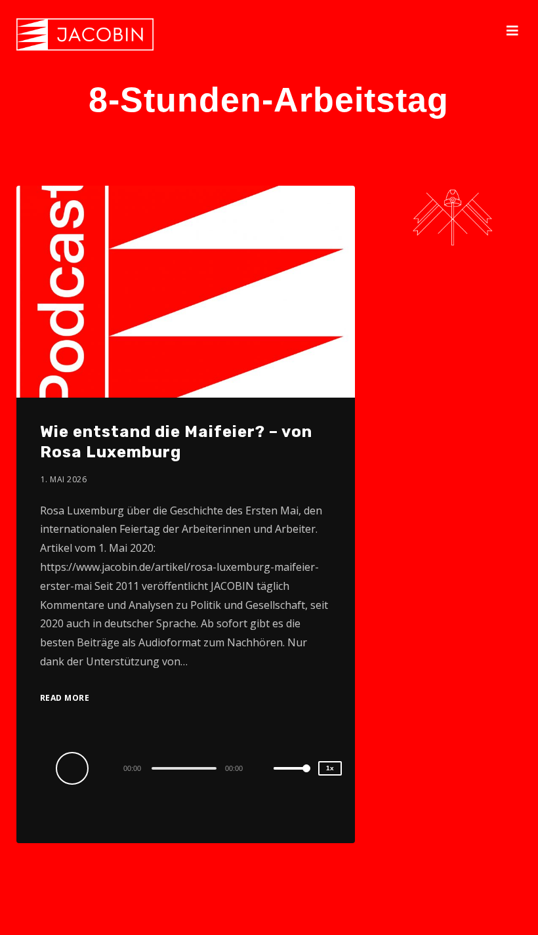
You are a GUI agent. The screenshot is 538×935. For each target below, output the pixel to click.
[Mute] (263, 769)
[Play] (74, 768)
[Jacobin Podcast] (85, 34)
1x (330, 768)
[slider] (292, 779)
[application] (185, 768)
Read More (65, 697)
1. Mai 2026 (64, 479)
